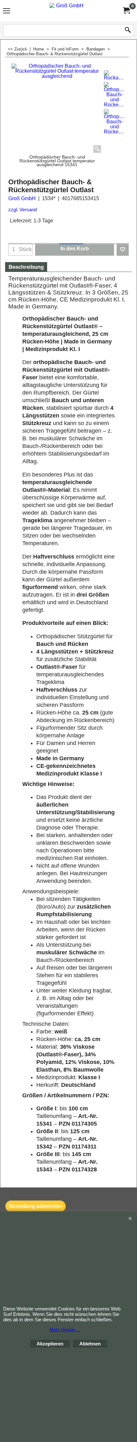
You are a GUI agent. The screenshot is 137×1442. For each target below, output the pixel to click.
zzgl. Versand (22, 209)
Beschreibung (26, 267)
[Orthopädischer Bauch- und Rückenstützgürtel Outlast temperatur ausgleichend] (115, 94)
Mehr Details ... (64, 1329)
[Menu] (6, 11)
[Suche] (128, 30)
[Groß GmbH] (67, 11)
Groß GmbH (22, 198)
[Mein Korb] (126, 11)
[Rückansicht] (115, 75)
